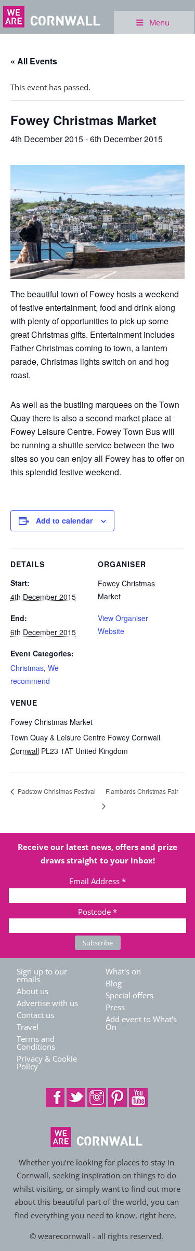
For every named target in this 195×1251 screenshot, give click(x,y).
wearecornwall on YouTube (138, 1097)
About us (32, 991)
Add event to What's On (141, 1023)
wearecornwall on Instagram (96, 1097)
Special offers (129, 995)
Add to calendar (64, 520)
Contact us (35, 1015)
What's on (123, 971)
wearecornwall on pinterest (117, 1097)
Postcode (97, 911)
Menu (159, 22)
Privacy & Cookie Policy (47, 1062)
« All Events (33, 61)
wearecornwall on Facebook (55, 1097)
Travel (27, 1027)
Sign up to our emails (42, 975)
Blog (114, 983)
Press (115, 1007)
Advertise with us (47, 1003)
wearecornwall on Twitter (76, 1097)
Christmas (27, 668)
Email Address (97, 881)
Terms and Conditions (36, 1043)
